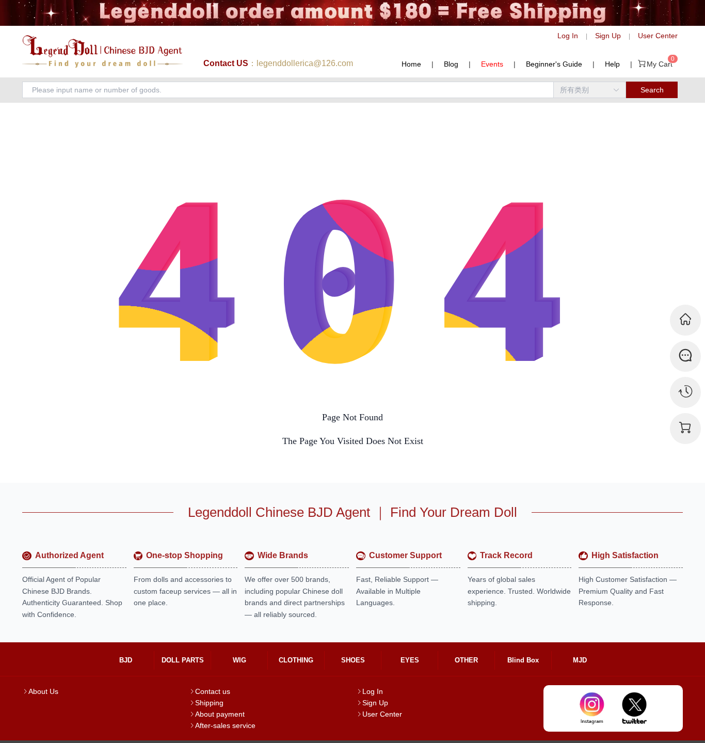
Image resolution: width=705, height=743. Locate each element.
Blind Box (523, 660)
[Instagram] (592, 708)
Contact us (212, 691)
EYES (409, 660)
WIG (239, 660)
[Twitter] (634, 708)
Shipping (209, 703)
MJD (580, 660)
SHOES (353, 660)
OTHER (466, 660)
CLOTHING (296, 660)
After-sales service (225, 725)
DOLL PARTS (183, 660)
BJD (125, 660)
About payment (220, 714)
